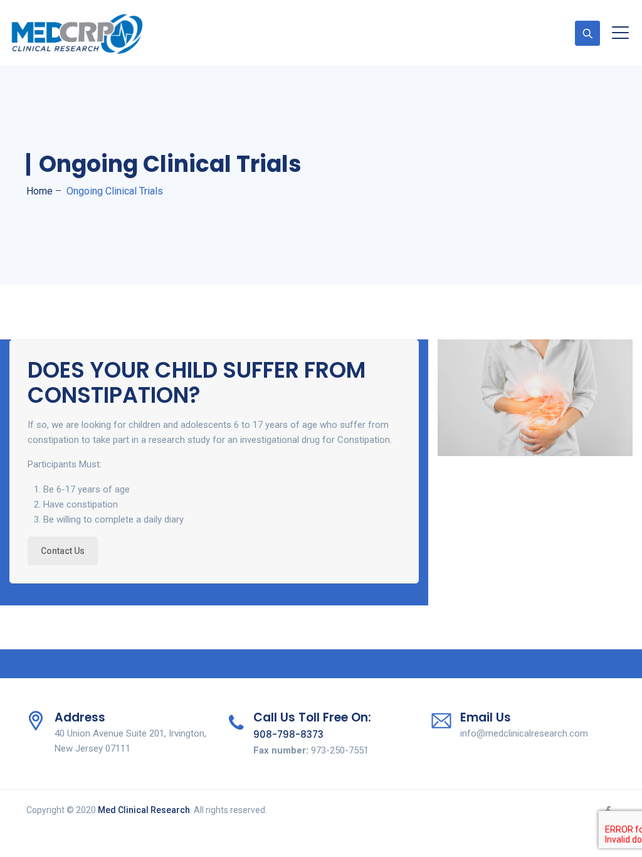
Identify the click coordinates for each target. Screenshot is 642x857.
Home (39, 191)
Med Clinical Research (144, 810)
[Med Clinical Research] (77, 33)
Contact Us (63, 551)
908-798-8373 (288, 734)
